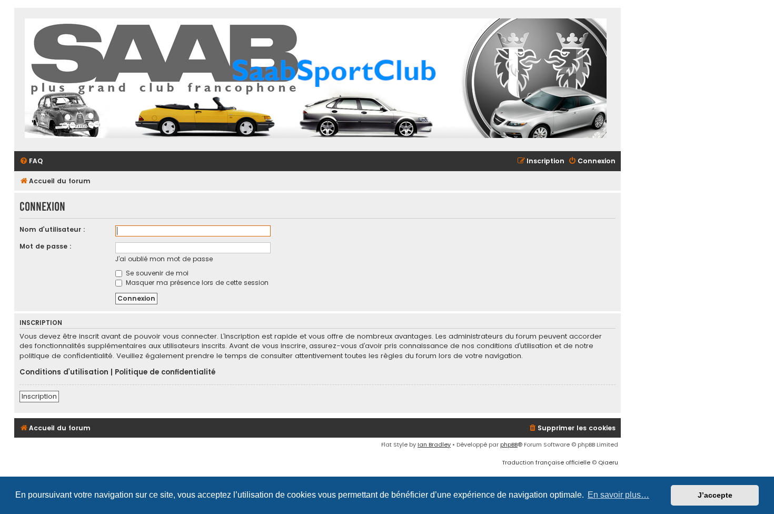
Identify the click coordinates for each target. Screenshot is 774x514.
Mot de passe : (45, 246)
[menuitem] (31, 161)
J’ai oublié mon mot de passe (164, 259)
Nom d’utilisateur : (52, 229)
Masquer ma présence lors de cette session (196, 282)
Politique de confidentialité (165, 372)
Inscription (39, 396)
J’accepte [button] (715, 495)
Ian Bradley (434, 444)
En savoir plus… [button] (618, 494)
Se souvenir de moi (156, 273)
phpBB (509, 444)
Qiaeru (608, 462)
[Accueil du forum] (315, 80)
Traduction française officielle (546, 462)
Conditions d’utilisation (63, 372)
